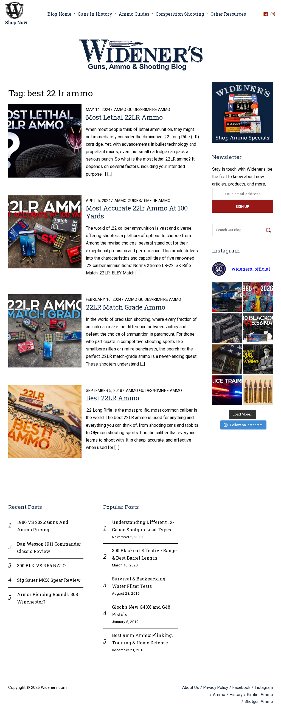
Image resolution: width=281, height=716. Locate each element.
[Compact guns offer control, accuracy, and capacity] (227, 328)
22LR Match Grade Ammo (125, 307)
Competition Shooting (180, 14)
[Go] (268, 230)
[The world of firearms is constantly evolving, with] (258, 390)
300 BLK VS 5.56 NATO (41, 565)
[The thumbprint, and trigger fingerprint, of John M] (258, 359)
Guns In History (95, 14)
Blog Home (59, 14)
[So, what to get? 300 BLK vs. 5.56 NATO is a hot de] (258, 328)
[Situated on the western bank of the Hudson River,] (227, 359)
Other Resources (228, 14)
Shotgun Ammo (259, 701)
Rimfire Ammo (156, 109)
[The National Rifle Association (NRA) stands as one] (227, 297)
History (236, 694)
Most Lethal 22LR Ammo (124, 117)
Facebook (241, 687)
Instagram (264, 687)
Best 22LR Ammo (112, 398)
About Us (190, 687)
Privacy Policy (215, 687)
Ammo (219, 694)
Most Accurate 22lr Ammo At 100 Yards (137, 212)
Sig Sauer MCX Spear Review (49, 580)
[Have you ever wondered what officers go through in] (227, 390)
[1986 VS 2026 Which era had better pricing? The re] (258, 297)
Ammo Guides (134, 14)
